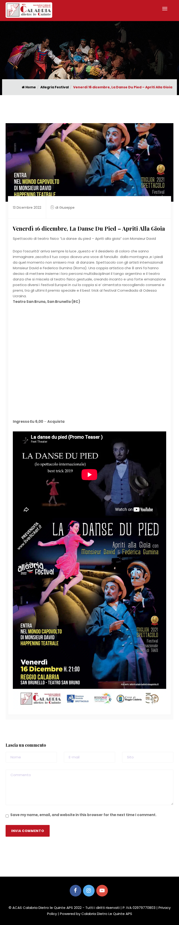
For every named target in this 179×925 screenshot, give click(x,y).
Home (30, 87)
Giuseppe (67, 207)
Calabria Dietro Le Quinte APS (106, 913)
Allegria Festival (54, 87)
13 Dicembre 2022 (27, 207)
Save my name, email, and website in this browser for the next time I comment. (83, 814)
